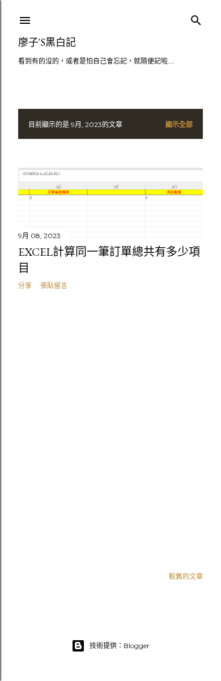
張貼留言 (53, 285)
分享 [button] (25, 285)
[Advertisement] (110, 428)
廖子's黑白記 (47, 42)
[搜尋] (196, 18)
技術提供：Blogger (120, 645)
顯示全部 (179, 124)
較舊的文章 (186, 576)
